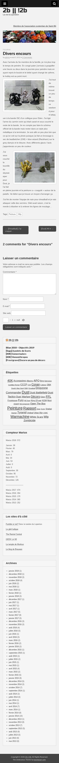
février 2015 (13, 675)
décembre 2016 (15, 621)
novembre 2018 (15, 577)
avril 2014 (13, 706)
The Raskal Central (14, 534)
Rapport (29, 408)
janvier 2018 (14, 596)
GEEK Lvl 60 (11, 539)
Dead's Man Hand (17, 388)
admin (7, 57)
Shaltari (49, 409)
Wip (19, 214)
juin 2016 (12, 634)
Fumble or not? (12, 524)
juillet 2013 (13, 735)
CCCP (23, 384)
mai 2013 (12, 741)
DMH (26, 388)
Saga (38, 409)
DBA (49, 385)
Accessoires (19, 380)
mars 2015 (13, 672)
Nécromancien (24, 404)
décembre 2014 (15, 681)
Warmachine (19, 416)
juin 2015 (12, 662)
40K (10, 380)
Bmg (42, 381)
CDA (29, 385)
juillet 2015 (13, 659)
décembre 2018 (15, 574)
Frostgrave (12, 400)
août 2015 (13, 656)
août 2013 (13, 732)
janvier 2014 (14, 716)
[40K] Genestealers (16, 353)
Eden (43, 397)
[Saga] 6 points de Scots (18, 350)
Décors (35, 396)
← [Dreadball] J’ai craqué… (13, 230)
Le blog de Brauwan (14, 549)
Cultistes (43, 385)
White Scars (36, 417)
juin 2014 (12, 700)
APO (37, 380)
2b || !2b (15, 10)
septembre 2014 (15, 691)
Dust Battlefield (38, 392)
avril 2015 (13, 668)
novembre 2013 (15, 722)
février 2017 (13, 615)
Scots (43, 409)
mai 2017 (12, 605)
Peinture (12, 214)
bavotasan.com (40, 760)
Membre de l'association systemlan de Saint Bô (34, 26)
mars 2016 (13, 640)
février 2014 (13, 713)
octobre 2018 (14, 580)
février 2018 (13, 593)
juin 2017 (12, 602)
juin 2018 (12, 583)
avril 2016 (13, 637)
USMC (45, 413)
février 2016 (13, 643)
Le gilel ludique (12, 529)
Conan (36, 384)
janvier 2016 (14, 646)
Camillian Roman (14, 385)
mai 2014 (12, 703)
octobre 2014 (14, 687)
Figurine (7, 50)
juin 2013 (12, 738)
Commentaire (9, 272)
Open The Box (38, 403)
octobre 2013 (14, 725)
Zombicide (30, 420)
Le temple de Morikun (15, 544)
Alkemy (29, 381)
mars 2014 (13, 709)
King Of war (36, 400)
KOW (44, 400)
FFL (48, 396)
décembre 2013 (15, 719)
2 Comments (27, 57)
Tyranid (21, 412)
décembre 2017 (15, 599)
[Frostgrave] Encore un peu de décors (25, 360)
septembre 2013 (15, 728)
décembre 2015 (15, 650)
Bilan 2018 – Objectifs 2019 (20, 347)
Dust (25, 392)
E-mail (6, 306)
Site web (7, 313)
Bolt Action (48, 381)
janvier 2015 (14, 678)
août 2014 (13, 694)
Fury (21, 400)
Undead (30, 413)
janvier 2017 (14, 618)
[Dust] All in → (47, 229)
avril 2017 (13, 609)
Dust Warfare (23, 396)
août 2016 (13, 628)
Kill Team (27, 400)
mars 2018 (13, 590)
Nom (5, 299)
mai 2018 (12, 587)
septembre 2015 (15, 653)
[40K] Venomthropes (17, 357)
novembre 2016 (15, 624)
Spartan (14, 413)
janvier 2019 (14, 571)
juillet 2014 (13, 697)
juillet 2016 (13, 631)
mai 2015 (12, 665)
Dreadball (31, 388)
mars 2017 (13, 612)
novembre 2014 (15, 684)
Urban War (38, 413)
